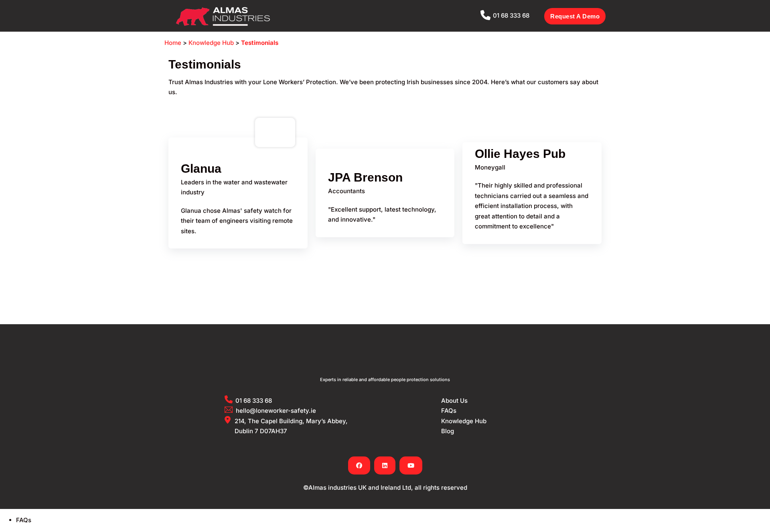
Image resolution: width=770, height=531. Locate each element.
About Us (454, 400)
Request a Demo (575, 16)
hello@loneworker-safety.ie (276, 410)
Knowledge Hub (211, 42)
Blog (447, 431)
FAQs (448, 410)
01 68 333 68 (511, 15)
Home (172, 42)
